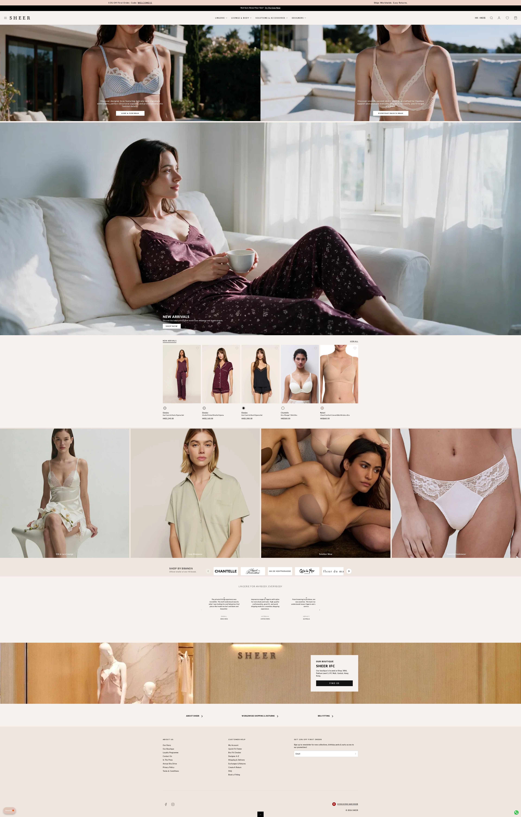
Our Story (167, 745)
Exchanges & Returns (237, 764)
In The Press (168, 760)
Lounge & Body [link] (240, 18)
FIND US (334, 683)
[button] (5, 18)
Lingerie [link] (220, 18)
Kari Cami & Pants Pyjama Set (173, 415)
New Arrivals (169, 341)
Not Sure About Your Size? (260, 8)
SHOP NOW (172, 326)
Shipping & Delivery (236, 760)
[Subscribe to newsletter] (355, 754)
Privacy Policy (168, 767)
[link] (499, 18)
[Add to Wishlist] (197, 348)
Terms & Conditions (171, 771)
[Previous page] (208, 571)
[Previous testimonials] (201, 610)
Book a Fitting (234, 775)
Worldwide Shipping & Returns (258, 716)
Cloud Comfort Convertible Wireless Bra (335, 415)
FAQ (230, 771)
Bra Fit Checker (234, 753)
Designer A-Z (233, 756)
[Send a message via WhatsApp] (516, 812)
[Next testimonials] (319, 610)
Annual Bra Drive (170, 764)
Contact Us (167, 756)
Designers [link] (298, 18)
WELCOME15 (145, 2)
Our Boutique (168, 749)
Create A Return (235, 767)
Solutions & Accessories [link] (270, 18)
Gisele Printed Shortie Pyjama (213, 415)
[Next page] (349, 571)
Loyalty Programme (170, 753)
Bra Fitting (324, 716)
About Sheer (192, 716)
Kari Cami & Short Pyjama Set (252, 415)
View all (354, 341)
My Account (233, 745)
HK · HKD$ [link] (480, 18)
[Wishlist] (507, 18)
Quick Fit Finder (235, 749)
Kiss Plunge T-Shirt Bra (289, 415)
